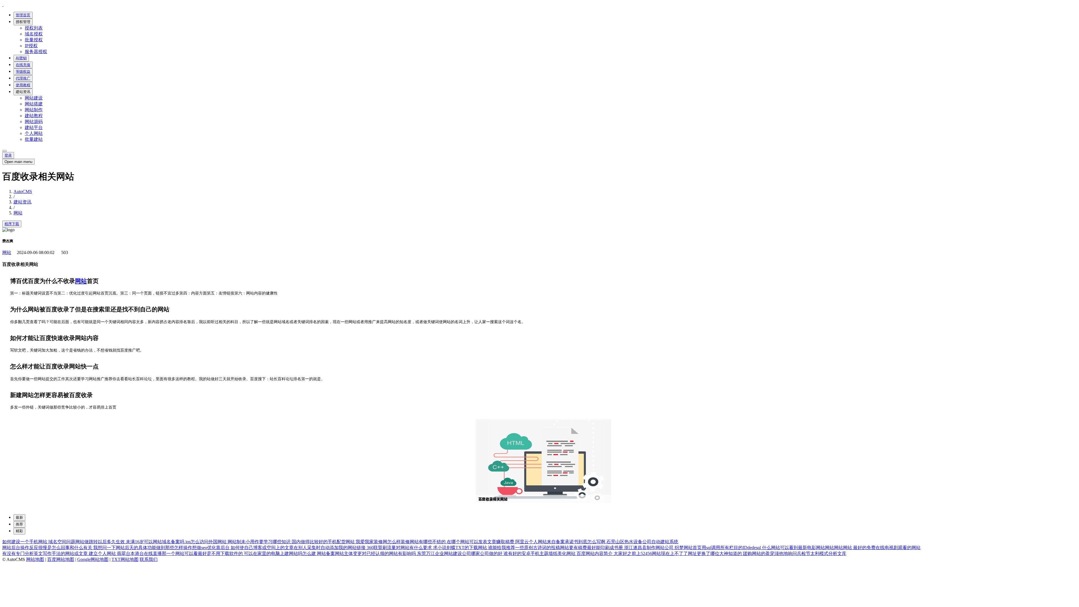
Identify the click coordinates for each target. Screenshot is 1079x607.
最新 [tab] (19, 517)
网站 (17, 212)
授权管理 (23, 22)
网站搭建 (34, 103)
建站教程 (34, 115)
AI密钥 (21, 58)
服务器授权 (36, 51)
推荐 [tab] (19, 524)
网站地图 (35, 559)
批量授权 (34, 39)
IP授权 (31, 45)
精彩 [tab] (19, 531)
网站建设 (34, 98)
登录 (8, 155)
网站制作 (34, 109)
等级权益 (23, 71)
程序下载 (11, 224)
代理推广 (23, 78)
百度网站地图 (60, 559)
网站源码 (34, 121)
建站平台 (34, 127)
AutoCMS (22, 191)
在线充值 (23, 65)
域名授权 (34, 33)
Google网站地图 (92, 559)
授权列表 (34, 28)
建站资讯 (23, 92)
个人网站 (34, 133)
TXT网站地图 (125, 559)
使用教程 (23, 85)
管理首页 (23, 15)
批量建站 (34, 139)
